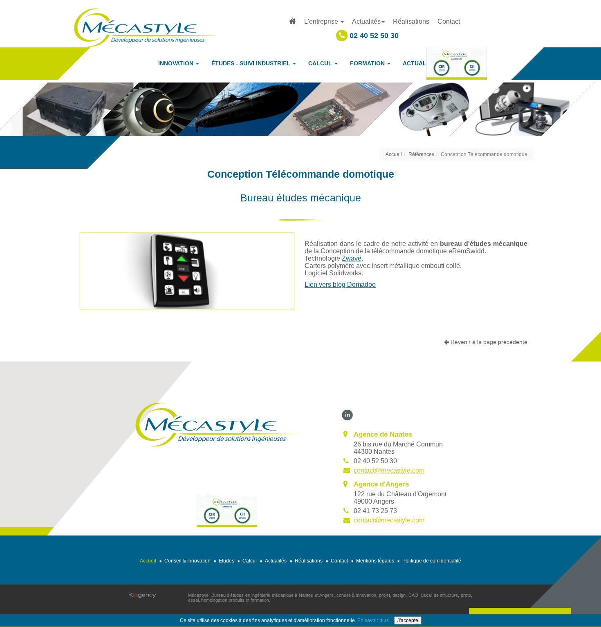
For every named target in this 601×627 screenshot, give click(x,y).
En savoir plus (373, 620)
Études (226, 561)
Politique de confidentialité (431, 561)
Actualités (276, 561)
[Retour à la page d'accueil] (145, 26)
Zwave (351, 258)
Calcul (249, 561)
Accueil (394, 154)
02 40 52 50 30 (373, 35)
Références (421, 154)
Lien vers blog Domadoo (340, 284)
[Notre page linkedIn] (347, 414)
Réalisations (411, 21)
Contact (448, 21)
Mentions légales (375, 561)
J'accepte (407, 620)
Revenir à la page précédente (488, 342)
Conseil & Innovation (187, 561)
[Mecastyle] (217, 423)
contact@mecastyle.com (389, 470)
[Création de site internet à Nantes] (142, 595)
